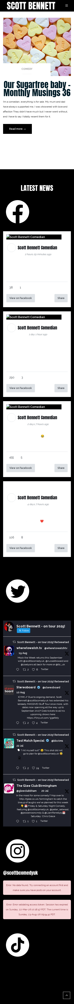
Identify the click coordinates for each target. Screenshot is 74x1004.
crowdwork (41, 441)
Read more (20, 130)
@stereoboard (51, 687)
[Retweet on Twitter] (14, 641)
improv (26, 441)
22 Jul (19, 745)
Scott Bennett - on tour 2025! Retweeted (43, 642)
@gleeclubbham (26, 790)
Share (61, 298)
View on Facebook (20, 298)
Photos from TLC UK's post (34, 511)
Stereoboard (26, 687)
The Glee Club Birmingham (36, 785)
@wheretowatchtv (55, 648)
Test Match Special (30, 740)
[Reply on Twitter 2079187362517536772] (18, 821)
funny (55, 266)
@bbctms (57, 740)
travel (35, 271)
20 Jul (45, 790)
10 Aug (20, 692)
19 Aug (23, 653)
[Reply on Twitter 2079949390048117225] (18, 768)
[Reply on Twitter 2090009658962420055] (18, 670)
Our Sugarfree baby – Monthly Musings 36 (37, 88)
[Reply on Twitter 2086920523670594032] (18, 723)
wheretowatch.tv (29, 648)
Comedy (26, 69)
